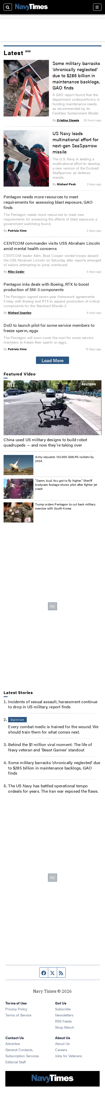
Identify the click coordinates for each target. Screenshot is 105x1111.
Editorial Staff (15, 1061)
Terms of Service (18, 1014)
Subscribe (63, 1008)
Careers (61, 1049)
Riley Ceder (16, 271)
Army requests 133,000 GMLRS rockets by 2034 (64, 458)
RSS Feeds (63, 1021)
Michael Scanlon (19, 312)
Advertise (12, 1043)
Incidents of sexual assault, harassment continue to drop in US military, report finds (52, 704)
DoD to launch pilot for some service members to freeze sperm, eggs (49, 327)
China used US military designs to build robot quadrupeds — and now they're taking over (45, 442)
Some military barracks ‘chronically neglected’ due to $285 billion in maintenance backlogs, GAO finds (76, 75)
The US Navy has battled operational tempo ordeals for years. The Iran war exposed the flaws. (53, 788)
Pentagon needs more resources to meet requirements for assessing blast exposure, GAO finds (48, 202)
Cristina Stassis (68, 120)
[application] (52, 407)
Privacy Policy (16, 1008)
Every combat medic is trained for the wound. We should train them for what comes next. (53, 729)
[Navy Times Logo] (31, 7)
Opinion (17, 719)
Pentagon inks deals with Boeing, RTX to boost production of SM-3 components (46, 286)
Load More (53, 360)
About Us (62, 1043)
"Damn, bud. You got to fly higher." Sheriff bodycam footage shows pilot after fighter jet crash (66, 484)
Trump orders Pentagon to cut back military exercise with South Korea (65, 506)
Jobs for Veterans (68, 1055)
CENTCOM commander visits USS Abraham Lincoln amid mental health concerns (52, 245)
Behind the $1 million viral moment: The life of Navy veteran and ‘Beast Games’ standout (50, 747)
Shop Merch (64, 1027)
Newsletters (64, 1014)
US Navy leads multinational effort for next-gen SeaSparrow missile (75, 142)
